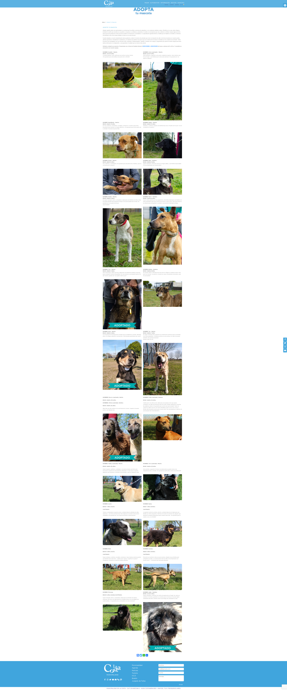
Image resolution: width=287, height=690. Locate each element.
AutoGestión (154, 2)
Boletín (134, 678)
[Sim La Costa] (118, 680)
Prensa (166, 4)
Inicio (103, 22)
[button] (285, 5)
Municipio (181, 2)
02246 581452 (154, 46)
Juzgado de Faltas (139, 681)
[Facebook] (104, 680)
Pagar (147, 2)
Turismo (172, 4)
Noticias (135, 670)
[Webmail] (121, 680)
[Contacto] (116, 680)
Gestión (173, 2)
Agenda (177, 4)
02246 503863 (146, 46)
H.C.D (134, 676)
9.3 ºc (181, 4)
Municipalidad (137, 665)
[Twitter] (110, 680)
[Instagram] (107, 680)
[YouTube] (113, 680)
